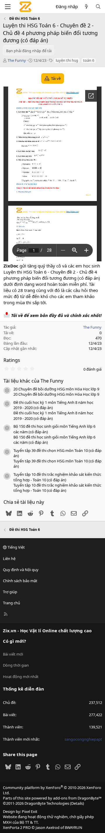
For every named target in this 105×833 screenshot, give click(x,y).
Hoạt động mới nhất (20, 676)
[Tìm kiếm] (98, 7)
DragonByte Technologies (46, 803)
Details (77, 803)
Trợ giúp (10, 591)
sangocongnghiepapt (83, 739)
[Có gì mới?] (86, 7)
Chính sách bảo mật (20, 580)
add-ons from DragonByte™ (77, 798)
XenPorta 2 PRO (17, 827)
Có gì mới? (14, 641)
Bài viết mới (13, 654)
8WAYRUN (73, 827)
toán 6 (88, 60)
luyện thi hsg (67, 60)
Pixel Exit (29, 811)
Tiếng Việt (16, 547)
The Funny (17, 60)
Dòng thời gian (16, 665)
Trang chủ (11, 602)
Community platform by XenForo (52, 790)
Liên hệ (9, 558)
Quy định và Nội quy (20, 569)
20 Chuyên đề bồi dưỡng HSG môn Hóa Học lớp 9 (56, 389)
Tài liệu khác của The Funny (33, 381)
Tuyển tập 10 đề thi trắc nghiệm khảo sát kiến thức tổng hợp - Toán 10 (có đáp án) (57, 477)
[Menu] (7, 7)
